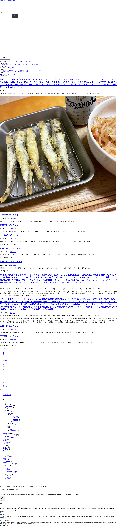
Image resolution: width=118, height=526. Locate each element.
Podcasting (12, 422)
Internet (8, 413)
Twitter (11, 424)
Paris (7, 475)
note (4, 396)
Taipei (8, 480)
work (7, 449)
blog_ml (15, 416)
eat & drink (6, 432)
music (7, 439)
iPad (7, 426)
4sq (7, 404)
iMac (11, 429)
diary (4, 403)
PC (7, 427)
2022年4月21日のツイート (11, 326)
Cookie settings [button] (67, 494)
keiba (4, 445)
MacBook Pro (13, 430)
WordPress (15, 420)
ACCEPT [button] (75, 494)
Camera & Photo (10, 464)
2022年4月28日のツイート (11, 215)
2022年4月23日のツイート (11, 262)
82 (3, 379)
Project (5, 458)
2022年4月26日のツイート (11, 235)
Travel (4, 466)
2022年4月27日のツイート (11, 225)
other (4, 453)
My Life (5, 448)
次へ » (5, 360)
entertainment (6, 433)
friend (4, 443)
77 (3, 372)
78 (3, 353)
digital (4, 410)
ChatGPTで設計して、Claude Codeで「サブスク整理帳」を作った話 (19, 64)
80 (3, 355)
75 (3, 369)
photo (4, 455)
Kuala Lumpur (10, 472)
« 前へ (5, 348)
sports (4, 459)
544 (4, 358)
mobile (5, 446)
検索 (1, 13)
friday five (15, 417)
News (4, 451)
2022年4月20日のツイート (11, 336)
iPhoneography (10, 456)
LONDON (9, 474)
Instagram (12, 90)
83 (3, 380)
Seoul (7, 477)
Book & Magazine (11, 435)
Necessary (4, 513)
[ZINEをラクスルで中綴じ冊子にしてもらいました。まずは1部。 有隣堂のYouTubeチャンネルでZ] (29, 35)
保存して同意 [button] (4, 525)
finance (5, 440)
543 (4, 383)
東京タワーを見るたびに (7, 68)
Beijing (8, 468)
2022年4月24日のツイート (11, 248)
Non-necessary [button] (4, 519)
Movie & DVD (10, 437)
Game (7, 436)
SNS (11, 423)
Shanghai (8, 478)
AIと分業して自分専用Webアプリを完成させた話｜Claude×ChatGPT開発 (20, 71)
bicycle (8, 461)
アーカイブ (3, 57)
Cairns (8, 469)
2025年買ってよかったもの (7, 74)
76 (3, 370)
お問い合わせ (7, 395)
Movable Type (16, 419)
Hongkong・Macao (11, 471)
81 (3, 378)
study (4, 462)
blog (11, 414)
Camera (8, 411)
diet (4, 409)
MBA (7, 465)
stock (7, 442)
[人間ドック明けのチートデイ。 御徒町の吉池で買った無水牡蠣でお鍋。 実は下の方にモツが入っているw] (88, 35)
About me (5, 393)
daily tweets (13, 218)
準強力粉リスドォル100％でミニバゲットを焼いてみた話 (16, 61)
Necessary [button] (2, 511)
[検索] (15, 16)
